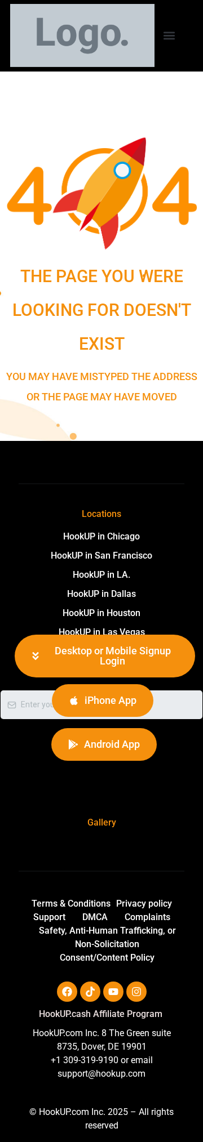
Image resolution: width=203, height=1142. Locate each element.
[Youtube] (113, 992)
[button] (169, 35)
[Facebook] (67, 992)
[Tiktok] (90, 992)
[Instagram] (136, 992)
